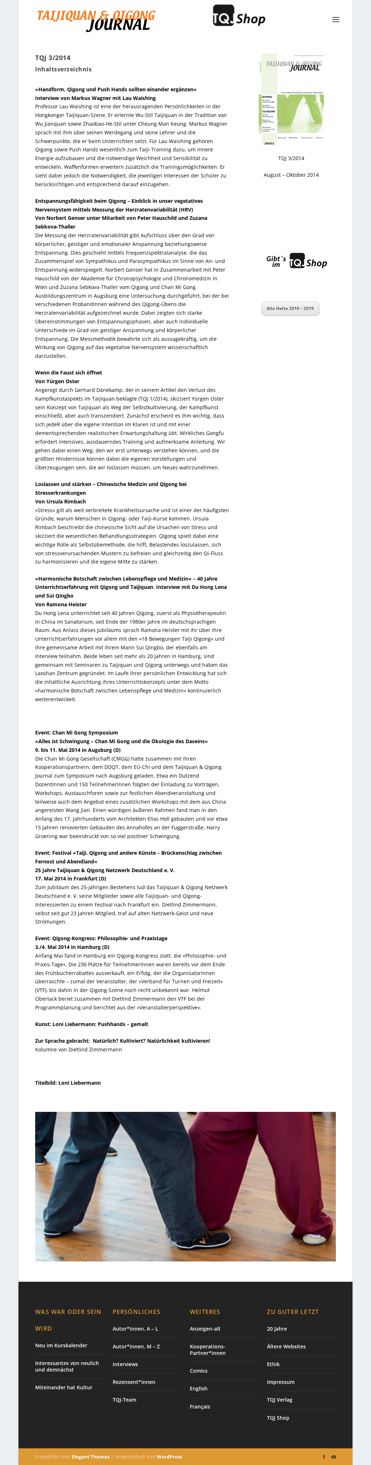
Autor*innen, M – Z (136, 1346)
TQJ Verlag (279, 1399)
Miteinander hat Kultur (63, 1387)
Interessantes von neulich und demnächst (67, 1366)
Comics (199, 1370)
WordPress (169, 1456)
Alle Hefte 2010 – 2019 (290, 308)
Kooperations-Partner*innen (208, 1349)
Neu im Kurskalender (61, 1345)
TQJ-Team (124, 1399)
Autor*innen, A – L (135, 1328)
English (199, 1388)
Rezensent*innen (134, 1381)
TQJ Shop (278, 1417)
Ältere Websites (286, 1346)
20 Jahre (277, 1328)
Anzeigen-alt (205, 1328)
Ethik (273, 1364)
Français (200, 1406)
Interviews (125, 1364)
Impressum (281, 1381)
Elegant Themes (90, 1456)
